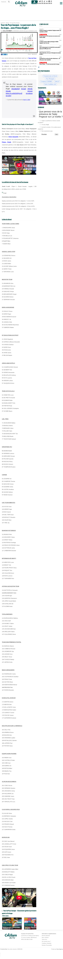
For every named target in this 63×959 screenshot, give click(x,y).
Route (7, 22)
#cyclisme (29, 93)
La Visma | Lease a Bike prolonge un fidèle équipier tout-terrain (50, 42)
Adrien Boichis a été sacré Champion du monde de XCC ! (50, 53)
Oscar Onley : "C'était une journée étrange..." (50, 63)
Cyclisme (3, 22)
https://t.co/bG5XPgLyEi (14, 93)
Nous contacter (45, 937)
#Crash (23, 89)
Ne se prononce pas (47, 131)
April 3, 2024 (26, 99)
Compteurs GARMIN (46, 81)
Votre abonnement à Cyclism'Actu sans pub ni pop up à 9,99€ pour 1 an (50, 47)
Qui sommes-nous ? (46, 941)
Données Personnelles (47, 945)
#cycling (8, 96)
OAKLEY (57, 81)
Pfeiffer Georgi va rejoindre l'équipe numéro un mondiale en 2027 (50, 30)
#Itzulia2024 (15, 89)
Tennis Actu (44, 939)
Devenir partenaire (46, 935)
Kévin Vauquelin (13, 136)
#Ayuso (30, 91)
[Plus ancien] (39, 67)
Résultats (44, 134)
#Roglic (30, 89)
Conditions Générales (46, 943)
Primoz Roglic (6, 142)
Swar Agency (59, 949)
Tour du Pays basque (14, 22)
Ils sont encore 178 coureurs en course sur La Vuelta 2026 (50, 36)
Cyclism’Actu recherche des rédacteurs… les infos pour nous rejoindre (50, 58)
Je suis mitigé (45, 124)
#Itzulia (8, 91)
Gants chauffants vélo (50, 84)
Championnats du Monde (50, 76)
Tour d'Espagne (50, 78)
